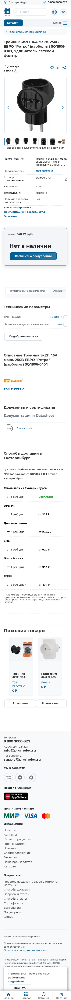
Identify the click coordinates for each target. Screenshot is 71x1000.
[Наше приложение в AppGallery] (16, 797)
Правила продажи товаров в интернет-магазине (31, 883)
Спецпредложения (17, 853)
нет (59, 324)
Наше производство (18, 862)
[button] (8, 107)
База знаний (12, 908)
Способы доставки (17, 889)
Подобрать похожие (23, 336)
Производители (15, 844)
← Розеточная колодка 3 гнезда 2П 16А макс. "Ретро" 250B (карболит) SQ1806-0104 (22, 703)
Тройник (56, 317)
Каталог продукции (17, 839)
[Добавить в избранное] (52, 67)
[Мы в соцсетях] (8, 777)
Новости (10, 830)
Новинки (10, 848)
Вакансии (10, 857)
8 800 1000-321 (17, 741)
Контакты (10, 835)
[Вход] (54, 12)
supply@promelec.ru (22, 759)
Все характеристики (17, 208)
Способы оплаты (15, 899)
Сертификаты (13, 903)
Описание (10, 216)
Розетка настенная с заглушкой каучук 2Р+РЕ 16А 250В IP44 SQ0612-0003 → (54, 703)
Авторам (10, 866)
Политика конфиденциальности (25, 950)
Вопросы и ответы (17, 894)
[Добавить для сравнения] (58, 67)
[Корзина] (63, 12)
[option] (36, 105)
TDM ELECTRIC (44, 171)
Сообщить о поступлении (33, 256)
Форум (8, 917)
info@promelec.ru (20, 750)
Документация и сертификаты (24, 212)
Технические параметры (27, 291)
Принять (20, 988)
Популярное (12, 912)
